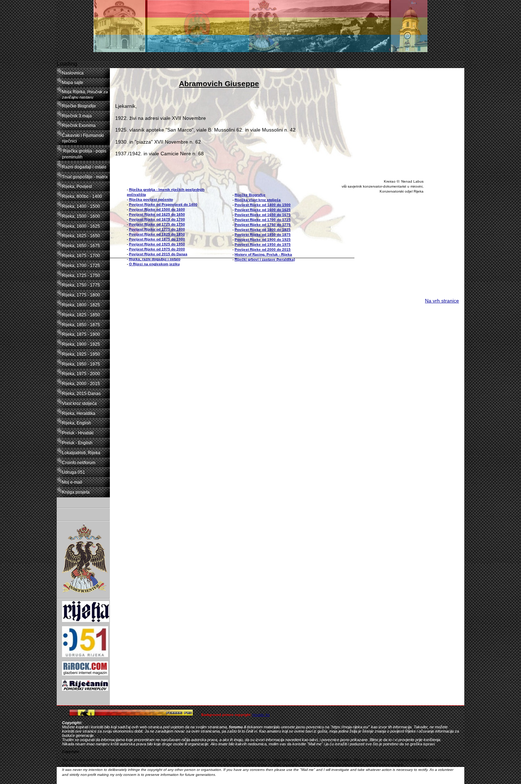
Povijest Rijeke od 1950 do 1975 (263, 244)
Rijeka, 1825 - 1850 (81, 314)
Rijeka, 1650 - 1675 (81, 245)
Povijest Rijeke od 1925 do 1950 (157, 244)
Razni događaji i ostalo (84, 167)
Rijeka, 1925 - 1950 (81, 354)
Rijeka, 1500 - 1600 (81, 216)
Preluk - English (77, 442)
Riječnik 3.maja (77, 115)
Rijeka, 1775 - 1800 (81, 295)
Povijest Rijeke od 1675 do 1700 (157, 219)
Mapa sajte (72, 82)
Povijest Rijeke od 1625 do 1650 (157, 214)
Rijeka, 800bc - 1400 (82, 196)
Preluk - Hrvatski (78, 432)
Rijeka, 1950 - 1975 (81, 364)
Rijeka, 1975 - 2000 (81, 373)
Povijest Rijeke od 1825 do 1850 (157, 234)
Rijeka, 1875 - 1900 (81, 334)
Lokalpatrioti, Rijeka (81, 452)
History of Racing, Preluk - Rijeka (263, 254)
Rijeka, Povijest (77, 186)
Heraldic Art (261, 715)
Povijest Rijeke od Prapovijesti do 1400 (163, 204)
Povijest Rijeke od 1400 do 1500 (263, 205)
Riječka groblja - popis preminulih (84, 154)
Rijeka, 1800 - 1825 (81, 304)
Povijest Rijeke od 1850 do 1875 (263, 235)
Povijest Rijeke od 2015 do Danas (158, 254)
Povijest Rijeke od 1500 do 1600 (157, 209)
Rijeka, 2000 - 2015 (81, 383)
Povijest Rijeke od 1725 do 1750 (157, 224)
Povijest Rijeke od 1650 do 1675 (263, 215)
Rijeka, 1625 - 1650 (81, 235)
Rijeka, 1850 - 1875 (81, 324)
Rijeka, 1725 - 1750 (81, 275)
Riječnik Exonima (79, 125)
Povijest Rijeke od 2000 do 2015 (263, 249)
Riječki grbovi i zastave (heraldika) (265, 259)
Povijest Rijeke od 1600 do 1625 (263, 210)
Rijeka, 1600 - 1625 (81, 226)
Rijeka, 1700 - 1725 (81, 265)
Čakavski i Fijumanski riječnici (83, 138)
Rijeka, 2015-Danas (81, 393)
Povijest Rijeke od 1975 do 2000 (157, 249)
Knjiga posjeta (76, 492)
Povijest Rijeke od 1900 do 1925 (263, 239)
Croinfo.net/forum (78, 462)
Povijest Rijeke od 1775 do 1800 (157, 229)
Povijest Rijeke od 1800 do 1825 (263, 230)
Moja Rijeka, (85, 94)
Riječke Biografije (79, 106)
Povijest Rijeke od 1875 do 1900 (157, 239)
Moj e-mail (72, 482)
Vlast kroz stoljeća (79, 403)
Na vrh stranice (442, 301)
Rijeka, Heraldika (78, 413)
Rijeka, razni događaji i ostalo (154, 259)
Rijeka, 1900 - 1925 (81, 344)
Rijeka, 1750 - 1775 (81, 285)
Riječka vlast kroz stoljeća (258, 200)
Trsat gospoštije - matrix (85, 176)
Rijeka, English (76, 423)
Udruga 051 (73, 472)
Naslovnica (73, 73)
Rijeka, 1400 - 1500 (81, 206)
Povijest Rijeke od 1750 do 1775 (263, 225)
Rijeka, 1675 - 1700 (81, 255)
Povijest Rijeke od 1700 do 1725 (263, 220)
